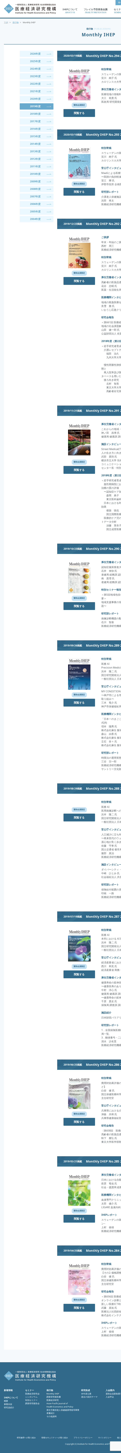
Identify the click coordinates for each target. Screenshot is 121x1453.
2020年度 (35, 98)
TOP (6, 22)
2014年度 (35, 144)
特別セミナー (31, 1400)
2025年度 (35, 61)
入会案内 (110, 1390)
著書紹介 (50, 1413)
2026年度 (35, 53)
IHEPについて (11, 1397)
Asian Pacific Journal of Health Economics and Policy (59, 1405)
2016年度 (35, 129)
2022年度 (35, 83)
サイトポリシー (104, 1437)
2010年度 (35, 174)
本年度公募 (86, 1393)
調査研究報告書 (53, 1396)
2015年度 (35, 136)
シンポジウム (31, 1396)
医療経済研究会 (32, 1393)
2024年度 (35, 68)
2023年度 (35, 76)
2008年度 (35, 189)
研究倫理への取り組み (26, 1437)
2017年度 (35, 121)
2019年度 (35, 106)
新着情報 (8, 1390)
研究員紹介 (9, 1407)
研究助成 (85, 1390)
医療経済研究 (52, 1400)
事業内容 (8, 1404)
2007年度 (35, 196)
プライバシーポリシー (83, 1437)
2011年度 (35, 166)
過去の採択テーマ (89, 1396)
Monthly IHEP (52, 1393)
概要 (6, 1400)
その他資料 (51, 1416)
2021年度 (35, 91)
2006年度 (35, 204)
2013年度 (35, 151)
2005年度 (35, 211)
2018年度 (35, 114)
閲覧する (79, 113)
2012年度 (35, 159)
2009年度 (35, 181)
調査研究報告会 (32, 1403)
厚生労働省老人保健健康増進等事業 (62, 1410)
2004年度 (35, 219)
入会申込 (110, 1396)
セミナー (29, 1390)
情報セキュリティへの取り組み (54, 1437)
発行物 (15, 22)
